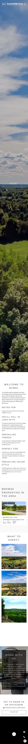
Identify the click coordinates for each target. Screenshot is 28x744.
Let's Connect (14, 684)
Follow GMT (14, 712)
